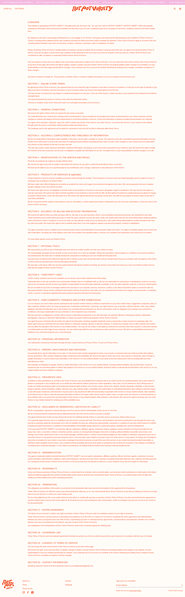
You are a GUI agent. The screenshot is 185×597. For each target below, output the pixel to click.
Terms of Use (27, 589)
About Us (26, 581)
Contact (68, 581)
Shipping (68, 585)
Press (24, 585)
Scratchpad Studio (135, 590)
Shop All (8, 9)
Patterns (19, 9)
